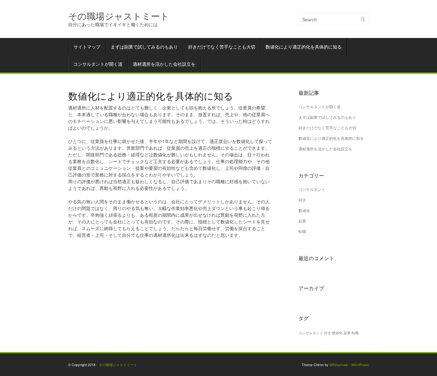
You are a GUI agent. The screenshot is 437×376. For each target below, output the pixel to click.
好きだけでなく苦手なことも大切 (221, 46)
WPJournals (339, 364)
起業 (302, 220)
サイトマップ (87, 46)
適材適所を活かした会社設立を (164, 64)
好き (302, 199)
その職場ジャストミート (118, 15)
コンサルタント (311, 189)
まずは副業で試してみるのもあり (144, 46)
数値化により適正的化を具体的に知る (304, 46)
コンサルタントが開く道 (98, 64)
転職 (302, 231)
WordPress (360, 364)
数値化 (304, 210)
